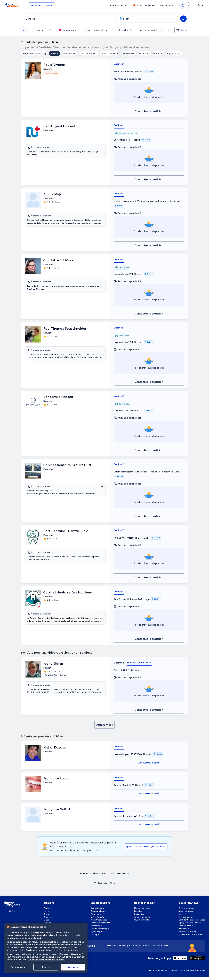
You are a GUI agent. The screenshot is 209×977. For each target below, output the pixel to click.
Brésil (166, 945)
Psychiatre (96, 914)
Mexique (126, 945)
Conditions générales (157, 970)
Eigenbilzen (173, 53)
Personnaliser (19, 967)
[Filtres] (24, 30)
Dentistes (103, 883)
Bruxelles (48, 908)
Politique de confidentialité (192, 970)
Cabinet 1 (119, 63)
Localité (138, 911)
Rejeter (45, 967)
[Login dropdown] (184, 5)
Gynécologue (97, 931)
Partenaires (184, 928)
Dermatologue (97, 908)
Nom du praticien (142, 908)
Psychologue (96, 925)
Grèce (108, 945)
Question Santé (141, 920)
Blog (180, 914)
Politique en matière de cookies (46, 959)
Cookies (173, 970)
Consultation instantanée (190, 934)
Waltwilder (69, 53)
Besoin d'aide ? (185, 925)
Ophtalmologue (98, 911)
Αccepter (72, 967)
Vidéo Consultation (187, 931)
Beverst (157, 53)
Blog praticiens (185, 917)
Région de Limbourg (34, 53)
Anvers (47, 911)
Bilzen (54, 53)
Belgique (117, 945)
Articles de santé (142, 917)
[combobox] (68, 18)
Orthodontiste (97, 917)
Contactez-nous (186, 908)
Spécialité (139, 914)
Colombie (135, 945)
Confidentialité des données (191, 920)
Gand (46, 914)
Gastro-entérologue (100, 928)
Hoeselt (143, 53)
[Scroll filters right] (166, 30)
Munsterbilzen (110, 53)
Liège (46, 920)
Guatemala (157, 945)
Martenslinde (88, 53)
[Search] (183, 18)
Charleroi (48, 917)
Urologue (95, 934)
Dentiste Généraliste (100, 922)
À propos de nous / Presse (190, 922)
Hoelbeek (128, 53)
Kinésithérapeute (99, 920)
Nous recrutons (185, 911)
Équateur (146, 945)
